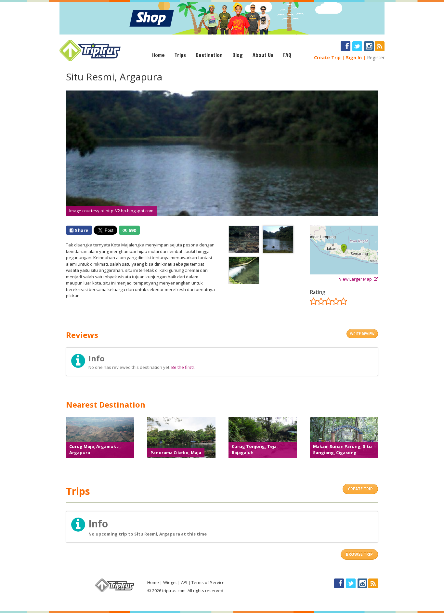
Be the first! (182, 367)
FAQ (287, 55)
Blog (237, 55)
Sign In (354, 57)
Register (376, 57)
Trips (180, 55)
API (184, 582)
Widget (170, 582)
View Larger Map (356, 279)
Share (80, 230)
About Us (263, 55)
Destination (209, 55)
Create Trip (327, 57)
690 (131, 230)
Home (158, 55)
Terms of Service (208, 582)
